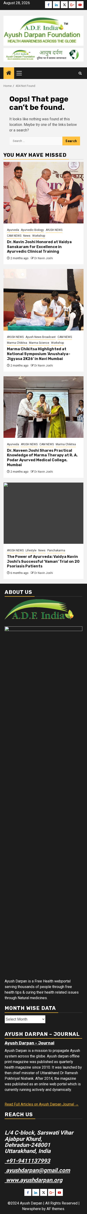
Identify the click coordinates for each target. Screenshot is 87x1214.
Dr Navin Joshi (43, 258)
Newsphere (31, 1209)
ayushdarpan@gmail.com (37, 1170)
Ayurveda (13, 230)
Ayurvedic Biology (32, 230)
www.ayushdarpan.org (33, 1180)
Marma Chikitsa (17, 342)
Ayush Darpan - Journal (29, 1043)
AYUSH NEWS (54, 230)
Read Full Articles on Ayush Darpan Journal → (42, 1104)
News (26, 235)
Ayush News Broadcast (41, 337)
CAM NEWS (14, 235)
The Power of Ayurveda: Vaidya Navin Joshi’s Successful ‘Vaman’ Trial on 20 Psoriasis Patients (43, 561)
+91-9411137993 (27, 1161)
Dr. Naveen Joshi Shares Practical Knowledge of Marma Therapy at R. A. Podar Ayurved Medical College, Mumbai (42, 457)
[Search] (80, 73)
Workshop (38, 235)
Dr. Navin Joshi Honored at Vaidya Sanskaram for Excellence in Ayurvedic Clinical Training (39, 247)
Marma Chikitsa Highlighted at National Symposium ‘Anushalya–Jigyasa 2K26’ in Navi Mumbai (38, 354)
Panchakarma (56, 550)
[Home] (8, 73)
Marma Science (39, 342)
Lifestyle (31, 550)
